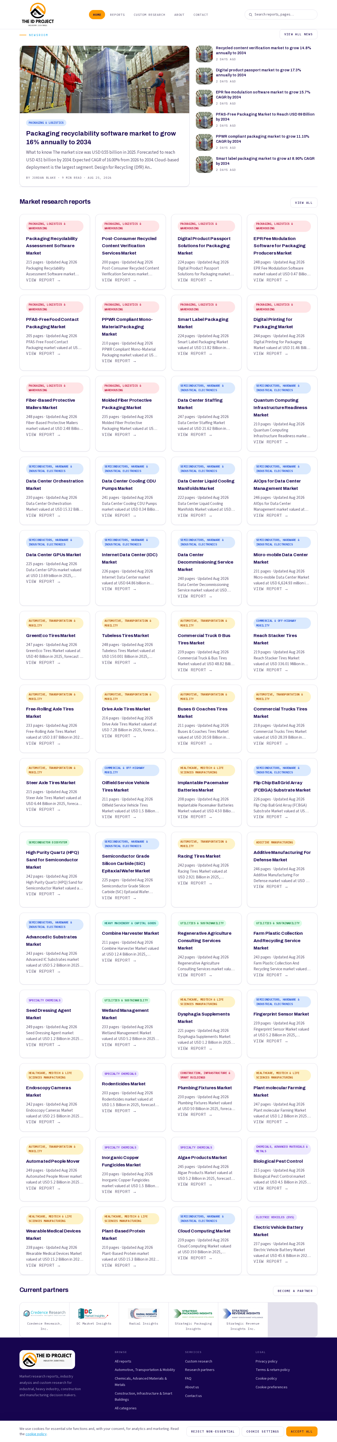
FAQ (188, 1378)
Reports (117, 15)
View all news (298, 34)
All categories (126, 1408)
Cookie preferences (272, 1387)
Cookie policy (266, 1378)
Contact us (193, 1396)
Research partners (200, 1370)
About (179, 15)
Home (97, 15)
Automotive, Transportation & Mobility (145, 1370)
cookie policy (36, 1434)
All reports (123, 1361)
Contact (201, 15)
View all (304, 203)
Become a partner (295, 1291)
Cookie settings (262, 1431)
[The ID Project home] (38, 14)
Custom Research (149, 15)
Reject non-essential (213, 1431)
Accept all (302, 1431)
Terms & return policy (273, 1370)
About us (192, 1387)
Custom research (198, 1361)
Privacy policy (266, 1361)
